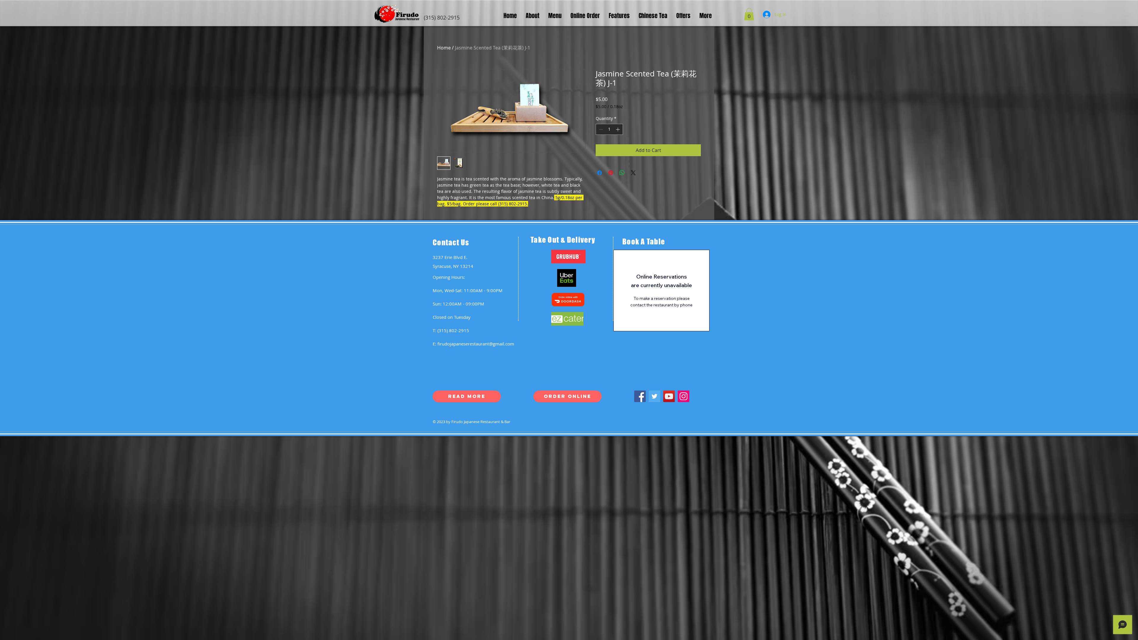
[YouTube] (669, 396)
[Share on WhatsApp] (622, 172)
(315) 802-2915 (453, 330)
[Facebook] (640, 396)
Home (444, 47)
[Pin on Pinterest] (610, 172)
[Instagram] (683, 396)
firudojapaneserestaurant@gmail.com (475, 344)
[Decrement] (600, 129)
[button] (749, 14)
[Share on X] (633, 172)
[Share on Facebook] (599, 172)
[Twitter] (654, 396)
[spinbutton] (609, 129)
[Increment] (618, 129)
